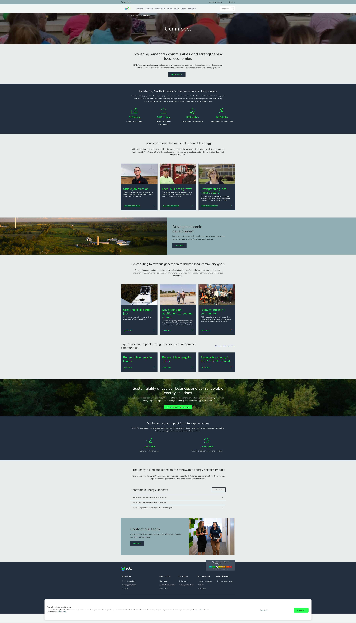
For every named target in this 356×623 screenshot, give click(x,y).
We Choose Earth (130, 581)
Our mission (164, 581)
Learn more (179, 245)
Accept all (301, 610)
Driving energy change (225, 581)
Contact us (137, 543)
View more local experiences (225, 346)
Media (126, 588)
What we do (164, 588)
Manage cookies (198, 609)
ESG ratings (202, 588)
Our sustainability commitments (178, 407)
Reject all (263, 610)
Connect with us (176, 74)
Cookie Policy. (62, 611)
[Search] (233, 8)
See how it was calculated (220, 569)
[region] (178, 609)
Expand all (218, 490)
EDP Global (127, 2)
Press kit (201, 585)
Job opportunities (130, 585)
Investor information (205, 581)
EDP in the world (217, 2)
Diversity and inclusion (186, 585)
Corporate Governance (167, 585)
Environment (183, 581)
